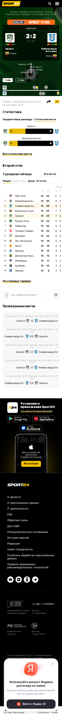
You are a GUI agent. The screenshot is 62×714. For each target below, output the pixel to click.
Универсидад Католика (28, 205)
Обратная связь (17, 520)
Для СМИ (13, 526)
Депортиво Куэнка (25, 255)
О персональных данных (23, 502)
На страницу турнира (17, 281)
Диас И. (39, 67)
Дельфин (20, 235)
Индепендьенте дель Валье (30, 200)
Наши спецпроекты (20, 549)
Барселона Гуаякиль (26, 210)
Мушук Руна (22, 221)
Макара (19, 250)
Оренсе (9, 49)
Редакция (13, 543)
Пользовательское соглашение (27, 532)
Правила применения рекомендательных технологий (27, 566)
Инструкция (31, 464)
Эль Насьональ (23, 240)
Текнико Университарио (28, 230)
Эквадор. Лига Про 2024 (31, 12)
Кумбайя (20, 265)
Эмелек (19, 270)
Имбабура (21, 260)
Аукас (18, 245)
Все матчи (50, 174)
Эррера (23, 72)
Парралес (22, 64)
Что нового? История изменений (36, 411)
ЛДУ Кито (20, 196)
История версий (18, 537)
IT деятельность (17, 508)
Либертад (20, 225)
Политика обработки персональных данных (30, 557)
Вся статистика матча (17, 153)
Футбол (13, 12)
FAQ (9, 514)
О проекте (14, 497)
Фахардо (39, 70)
